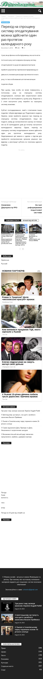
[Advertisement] (21, 173)
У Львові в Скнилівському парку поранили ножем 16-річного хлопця (20, 422)
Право (3, 648)
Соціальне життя (7, 666)
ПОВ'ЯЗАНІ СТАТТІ (12, 220)
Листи (3, 655)
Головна (3, 16)
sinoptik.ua (21, 513)
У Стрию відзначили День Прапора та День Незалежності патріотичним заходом (16, 429)
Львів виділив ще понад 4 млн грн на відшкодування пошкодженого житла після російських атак (7, 239)
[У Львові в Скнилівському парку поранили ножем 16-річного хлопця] (7, 630)
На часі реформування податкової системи (35, 209)
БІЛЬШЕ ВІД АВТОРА (30, 220)
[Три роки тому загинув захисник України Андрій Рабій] (7, 606)
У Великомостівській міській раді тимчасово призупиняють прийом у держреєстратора (17, 435)
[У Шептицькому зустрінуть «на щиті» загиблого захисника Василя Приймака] (7, 618)
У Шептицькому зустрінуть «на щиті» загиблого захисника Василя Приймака (18, 416)
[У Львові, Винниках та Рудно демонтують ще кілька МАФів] (35, 229)
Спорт (3, 670)
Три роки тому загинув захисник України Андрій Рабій (20, 411)
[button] (39, 11)
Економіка (5, 22)
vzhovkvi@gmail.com (30, 590)
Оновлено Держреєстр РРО (9, 206)
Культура (4, 663)
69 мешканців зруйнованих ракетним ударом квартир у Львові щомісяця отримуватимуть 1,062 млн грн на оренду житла (21, 240)
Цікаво (3, 652)
